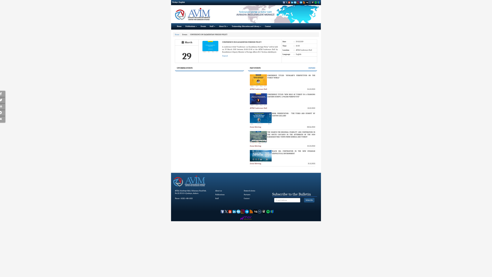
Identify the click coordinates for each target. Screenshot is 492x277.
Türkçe (175, 2)
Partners (247, 195)
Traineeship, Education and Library (246, 26)
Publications (190, 26)
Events (203, 26)
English (182, 2)
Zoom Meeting (255, 127)
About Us (223, 26)
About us (218, 191)
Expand (225, 56)
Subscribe (309, 200)
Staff (212, 26)
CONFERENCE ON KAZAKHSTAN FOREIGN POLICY (208, 34)
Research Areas (249, 191)
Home (179, 26)
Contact (268, 26)
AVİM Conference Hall (258, 89)
